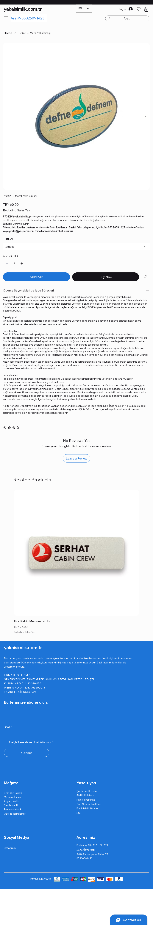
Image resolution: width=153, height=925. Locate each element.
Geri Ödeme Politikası (88, 804)
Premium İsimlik (12, 809)
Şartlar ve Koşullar (87, 791)
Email (8, 726)
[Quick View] (76, 553)
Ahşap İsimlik (11, 801)
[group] (76, 562)
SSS (79, 812)
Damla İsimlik (11, 805)
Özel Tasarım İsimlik (15, 813)
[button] (146, 9)
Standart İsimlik (13, 792)
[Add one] (21, 263)
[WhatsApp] (5, 428)
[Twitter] (18, 428)
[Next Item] (145, 116)
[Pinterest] (14, 428)
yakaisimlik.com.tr (23, 9)
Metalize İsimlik (12, 797)
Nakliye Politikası (86, 799)
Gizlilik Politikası (85, 795)
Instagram (10, 847)
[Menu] (6, 18)
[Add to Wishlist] (145, 276)
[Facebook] (9, 428)
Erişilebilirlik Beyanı (87, 808)
